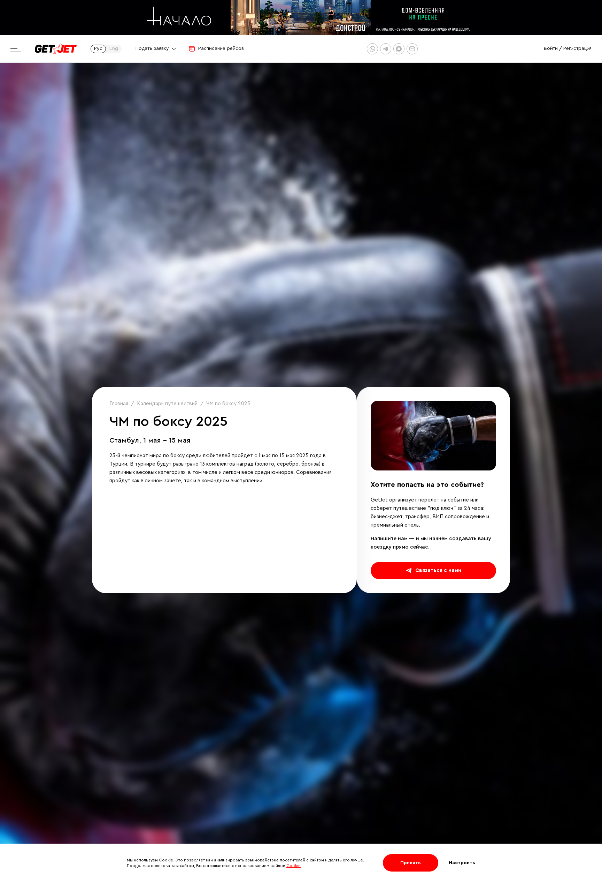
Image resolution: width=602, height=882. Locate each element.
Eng (113, 48)
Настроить (462, 862)
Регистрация (577, 48)
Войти (551, 48)
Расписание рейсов (221, 48)
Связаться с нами (438, 570)
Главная (118, 403)
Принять (410, 862)
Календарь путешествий (167, 403)
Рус (98, 48)
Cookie (293, 866)
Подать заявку (152, 48)
